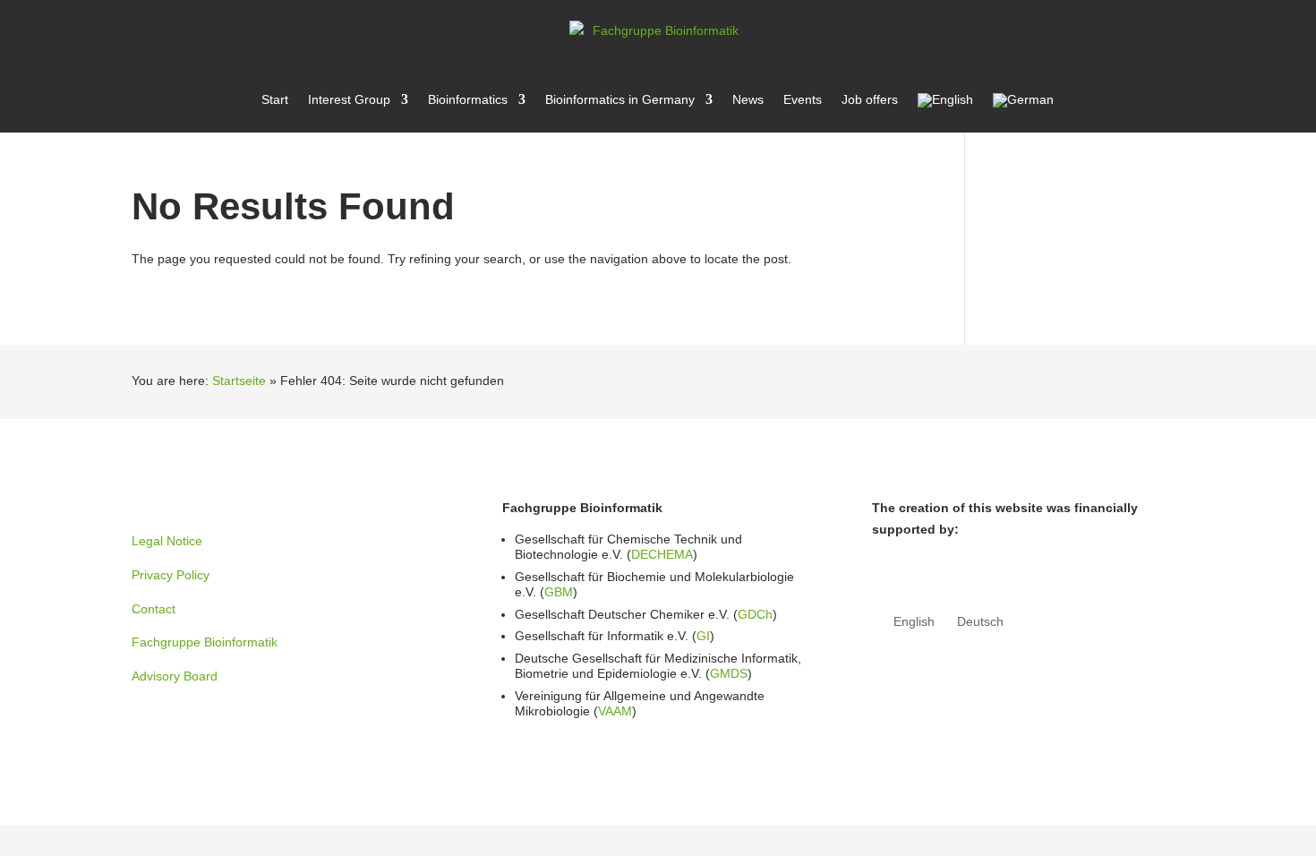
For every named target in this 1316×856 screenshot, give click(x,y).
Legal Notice (167, 541)
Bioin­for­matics (468, 100)
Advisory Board (175, 676)
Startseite (239, 380)
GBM (558, 592)
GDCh (755, 614)
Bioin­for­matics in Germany (620, 100)
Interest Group (349, 100)
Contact (153, 609)
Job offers (870, 100)
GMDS (729, 673)
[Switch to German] (1023, 113)
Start (274, 100)
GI (703, 636)
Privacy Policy (170, 575)
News (748, 100)
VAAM (615, 711)
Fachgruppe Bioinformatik (205, 642)
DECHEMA (662, 554)
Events (802, 100)
